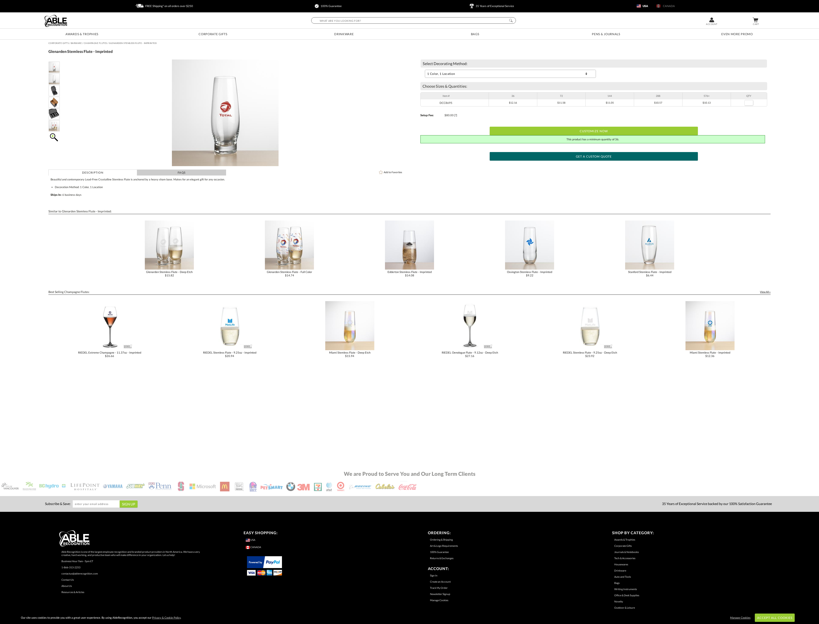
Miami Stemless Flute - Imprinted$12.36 (710, 354)
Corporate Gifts (213, 34)
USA (645, 6)
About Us (66, 586)
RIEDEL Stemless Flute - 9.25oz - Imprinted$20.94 (229, 354)
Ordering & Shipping (441, 539)
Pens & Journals (606, 34)
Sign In (433, 575)
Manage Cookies (439, 600)
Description (92, 172)
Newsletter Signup (440, 594)
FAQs (182, 172)
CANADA (668, 6)
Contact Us (67, 579)
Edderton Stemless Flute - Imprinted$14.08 (410, 273)
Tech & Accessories (624, 558)
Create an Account (440, 581)
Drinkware (344, 34)
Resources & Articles (72, 592)
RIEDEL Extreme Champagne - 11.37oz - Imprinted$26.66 (109, 354)
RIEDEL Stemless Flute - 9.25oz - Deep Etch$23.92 (590, 354)
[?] (455, 115)
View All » (765, 291)
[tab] (92, 173)
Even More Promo (737, 34)
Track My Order (439, 587)
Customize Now (594, 131)
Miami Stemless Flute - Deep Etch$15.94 (349, 354)
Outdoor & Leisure (624, 607)
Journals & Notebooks (626, 552)
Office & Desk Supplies (626, 595)
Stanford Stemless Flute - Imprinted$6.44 (649, 273)
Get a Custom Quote (594, 156)
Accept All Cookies (774, 618)
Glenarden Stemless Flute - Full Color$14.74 (289, 273)
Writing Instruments (625, 589)
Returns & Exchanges (441, 558)
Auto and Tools (622, 576)
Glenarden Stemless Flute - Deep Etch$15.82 (169, 273)
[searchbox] (413, 20)
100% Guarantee (331, 6)
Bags (475, 34)
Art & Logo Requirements (444, 545)
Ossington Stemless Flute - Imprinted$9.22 (529, 273)
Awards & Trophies (81, 34)
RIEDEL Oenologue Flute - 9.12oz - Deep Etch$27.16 (470, 354)
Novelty (618, 601)
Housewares (621, 564)
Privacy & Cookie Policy (166, 617)
